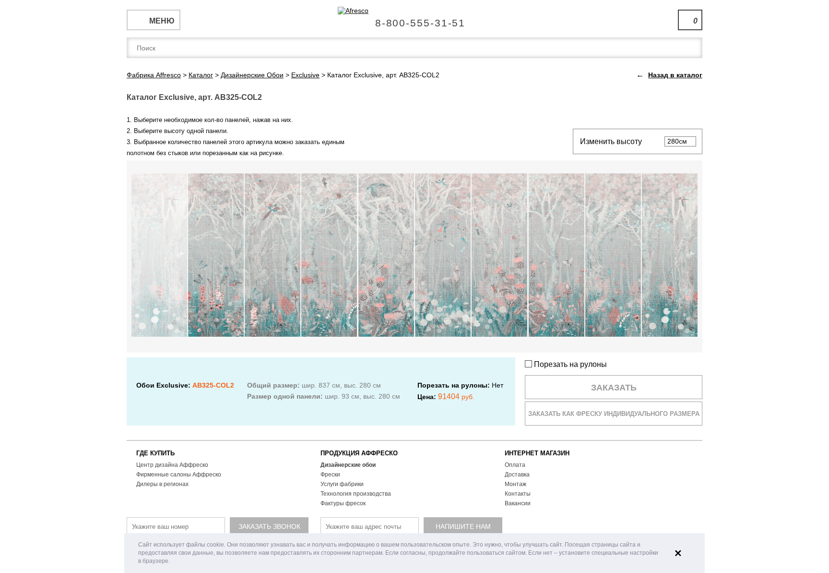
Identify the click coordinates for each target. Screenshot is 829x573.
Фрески (330, 474)
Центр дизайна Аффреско (172, 465)
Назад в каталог (675, 75)
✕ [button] (678, 553)
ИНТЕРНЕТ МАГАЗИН (537, 453)
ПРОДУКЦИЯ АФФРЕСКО (359, 453)
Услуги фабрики (342, 484)
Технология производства (355, 493)
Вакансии (518, 503)
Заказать (614, 387)
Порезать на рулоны (569, 364)
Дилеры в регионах (162, 484)
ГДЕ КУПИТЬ (155, 453)
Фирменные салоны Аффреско (178, 474)
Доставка (517, 474)
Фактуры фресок (343, 503)
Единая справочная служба (415, 19)
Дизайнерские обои (348, 465)
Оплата (515, 465)
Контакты (518, 493)
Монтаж (515, 484)
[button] (172, 562)
